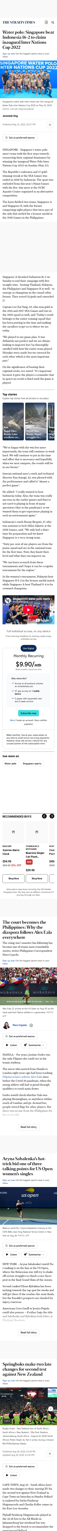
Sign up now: (9, 53)
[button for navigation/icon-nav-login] (46, 22)
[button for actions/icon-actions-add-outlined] (31, 1025)
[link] (19, 22)
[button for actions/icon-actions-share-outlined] (50, 125)
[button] (46, 22)
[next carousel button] (50, 1408)
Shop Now (13, 878)
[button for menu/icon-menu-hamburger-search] (52, 22)
